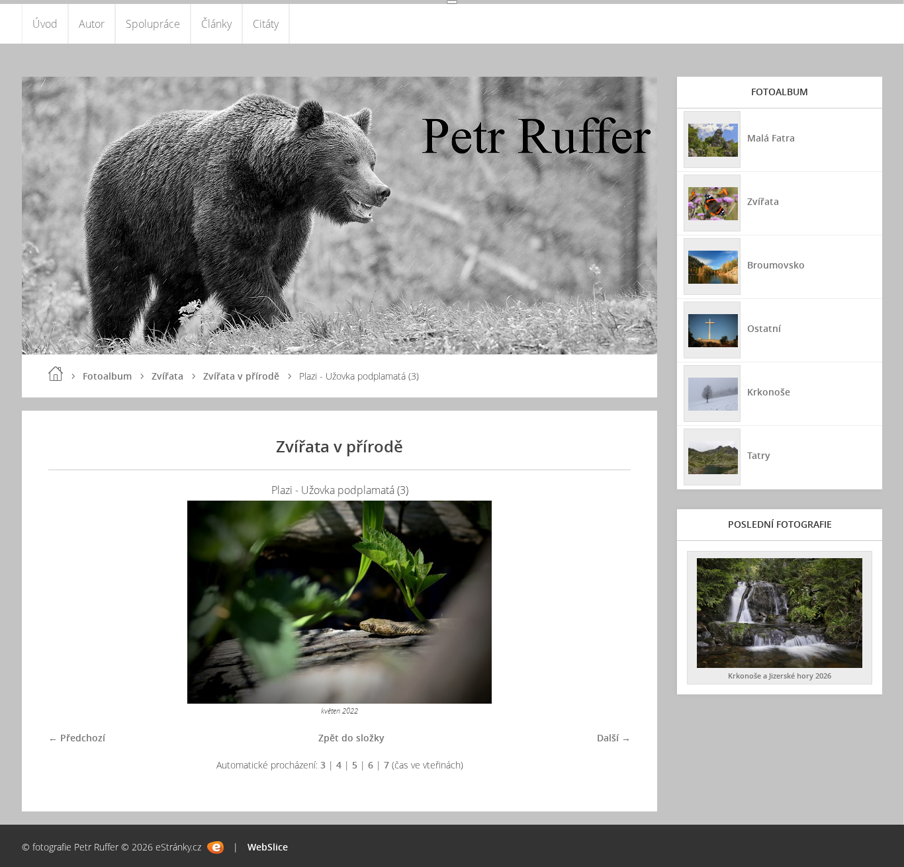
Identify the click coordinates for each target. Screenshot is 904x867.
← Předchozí (76, 737)
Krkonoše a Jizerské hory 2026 (779, 676)
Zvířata (167, 376)
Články (216, 24)
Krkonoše (768, 392)
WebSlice (268, 847)
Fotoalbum (107, 376)
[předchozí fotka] (70, 602)
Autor (92, 24)
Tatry (758, 455)
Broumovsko (776, 265)
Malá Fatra (771, 138)
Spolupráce (153, 24)
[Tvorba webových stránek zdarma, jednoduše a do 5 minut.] (215, 847)
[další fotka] (609, 602)
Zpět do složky (351, 737)
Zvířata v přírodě (241, 376)
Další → (614, 737)
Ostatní (764, 328)
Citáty (266, 24)
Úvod (45, 24)
